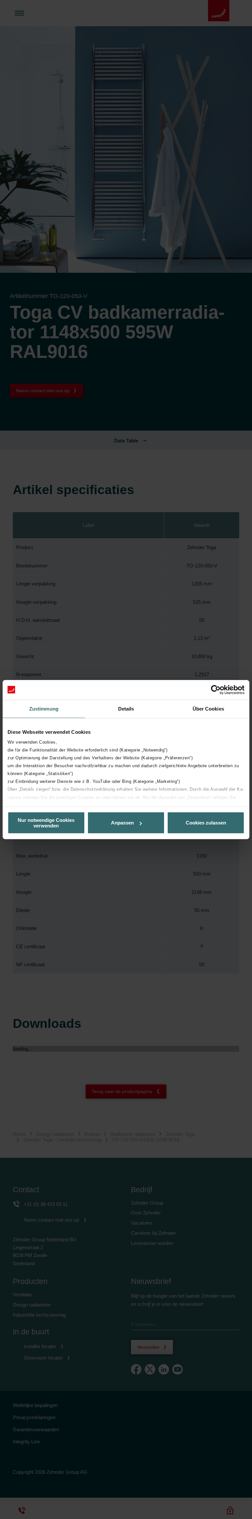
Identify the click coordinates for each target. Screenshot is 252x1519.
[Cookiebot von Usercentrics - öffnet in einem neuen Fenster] (215, 690)
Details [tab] (126, 708)
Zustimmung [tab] (43, 708)
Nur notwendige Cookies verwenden (46, 822)
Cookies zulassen (206, 822)
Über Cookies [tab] (208, 708)
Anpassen (122, 822)
